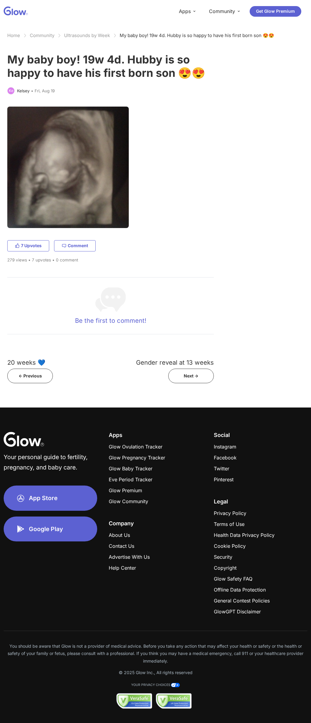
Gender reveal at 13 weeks (175, 362)
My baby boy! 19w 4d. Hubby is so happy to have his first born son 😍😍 (197, 35)
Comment (78, 245)
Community (42, 35)
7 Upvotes (31, 245)
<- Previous (30, 375)
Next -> (191, 375)
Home (13, 35)
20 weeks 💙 (26, 362)
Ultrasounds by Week (87, 35)
